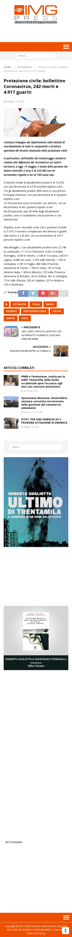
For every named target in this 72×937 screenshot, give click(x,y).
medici (50, 304)
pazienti (11, 311)
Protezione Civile (35, 311)
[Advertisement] (38, 32)
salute (57, 311)
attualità (19, 304)
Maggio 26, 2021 (31, 426)
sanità (10, 318)
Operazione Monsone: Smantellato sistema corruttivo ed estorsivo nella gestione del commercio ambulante (44, 403)
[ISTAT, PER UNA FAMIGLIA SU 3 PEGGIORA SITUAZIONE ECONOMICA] (11, 423)
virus (24, 318)
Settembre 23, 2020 (33, 412)
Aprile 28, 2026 (31, 390)
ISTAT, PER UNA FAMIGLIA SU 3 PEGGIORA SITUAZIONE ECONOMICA (44, 421)
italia (36, 304)
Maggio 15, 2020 (15, 101)
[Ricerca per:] (36, 55)
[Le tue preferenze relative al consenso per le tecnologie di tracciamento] (65, 930)
